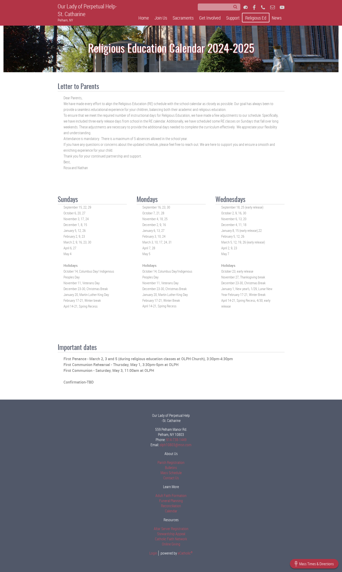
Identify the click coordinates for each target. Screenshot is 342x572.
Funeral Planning (171, 500)
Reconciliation (171, 505)
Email (272, 7)
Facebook (254, 7)
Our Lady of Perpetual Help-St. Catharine (87, 10)
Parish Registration (171, 462)
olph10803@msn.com (175, 444)
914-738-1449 (176, 439)
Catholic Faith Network (171, 538)
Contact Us (171, 477)
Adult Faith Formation (171, 495)
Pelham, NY (65, 20)
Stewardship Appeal (171, 533)
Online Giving (171, 544)
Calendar (171, 511)
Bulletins (171, 467)
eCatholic (185, 553)
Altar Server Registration (171, 528)
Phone (263, 7)
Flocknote (245, 7)
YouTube (282, 7)
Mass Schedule (171, 472)
